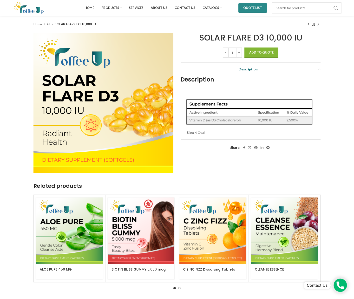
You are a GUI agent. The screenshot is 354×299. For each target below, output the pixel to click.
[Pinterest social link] (256, 147)
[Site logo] (29, 7)
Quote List (252, 8)
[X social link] (250, 147)
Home (38, 24)
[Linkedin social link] (262, 147)
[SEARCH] (335, 8)
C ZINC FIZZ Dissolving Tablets (209, 269)
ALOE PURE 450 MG (56, 269)
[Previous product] (308, 24)
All (48, 24)
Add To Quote (261, 52)
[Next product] (318, 24)
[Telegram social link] (268, 147)
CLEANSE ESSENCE (269, 269)
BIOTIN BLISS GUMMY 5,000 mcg (138, 269)
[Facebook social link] (244, 147)
